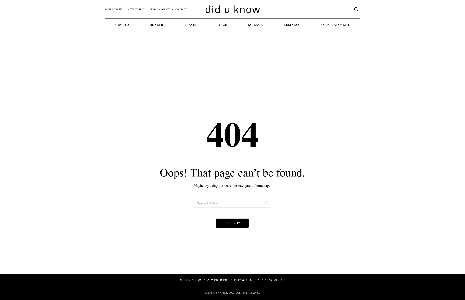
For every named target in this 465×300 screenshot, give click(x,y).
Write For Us (113, 9)
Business (292, 24)
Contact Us (183, 9)
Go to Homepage (232, 223)
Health (156, 24)
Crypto (122, 24)
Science (255, 24)
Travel (191, 24)
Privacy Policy (160, 9)
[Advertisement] (232, 67)
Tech (222, 24)
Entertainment (335, 24)
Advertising (136, 9)
